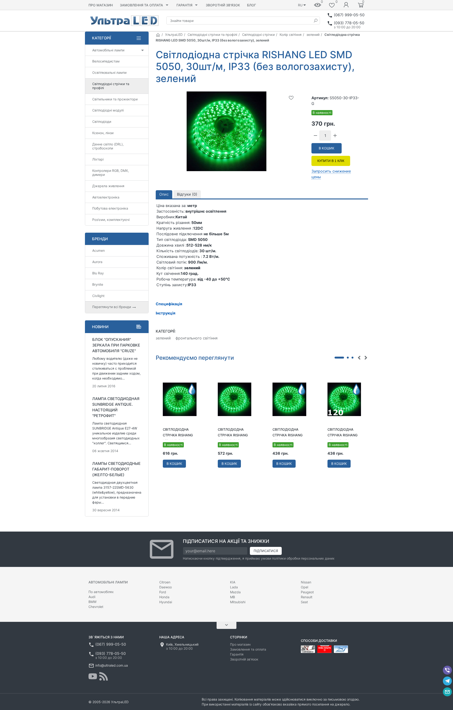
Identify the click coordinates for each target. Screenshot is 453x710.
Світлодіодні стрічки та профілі (212, 35)
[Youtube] (92, 676)
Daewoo (165, 587)
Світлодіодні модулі (108, 110)
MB (232, 597)
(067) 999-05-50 (349, 14)
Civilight (98, 296)
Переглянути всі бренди (112, 307)
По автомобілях (101, 592)
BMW (92, 602)
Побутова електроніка (110, 208)
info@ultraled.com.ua (111, 665)
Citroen (164, 582)
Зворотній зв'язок (223, 5)
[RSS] (103, 676)
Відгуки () (187, 194)
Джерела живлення (108, 186)
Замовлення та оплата (141, 5)
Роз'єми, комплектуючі (111, 220)
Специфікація (169, 303)
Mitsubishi (237, 602)
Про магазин (100, 5)
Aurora (97, 262)
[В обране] (291, 97)
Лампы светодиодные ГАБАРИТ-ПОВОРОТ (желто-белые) (116, 469)
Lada (234, 587)
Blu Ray (98, 273)
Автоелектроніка (105, 197)
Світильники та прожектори (115, 99)
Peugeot (307, 592)
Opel (304, 587)
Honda (164, 597)
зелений (312, 35)
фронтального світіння (197, 338)
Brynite (97, 284)
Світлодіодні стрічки (258, 35)
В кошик (326, 148)
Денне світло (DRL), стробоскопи (108, 146)
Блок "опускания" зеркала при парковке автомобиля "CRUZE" (116, 345)
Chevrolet (95, 607)
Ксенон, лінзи (102, 133)
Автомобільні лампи (108, 50)
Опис (164, 194)
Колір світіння (291, 35)
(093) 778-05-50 (349, 23)
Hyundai (165, 602)
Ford (162, 592)
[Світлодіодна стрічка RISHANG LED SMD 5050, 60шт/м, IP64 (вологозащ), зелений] (180, 399)
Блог (251, 5)
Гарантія (184, 5)
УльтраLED (174, 35)
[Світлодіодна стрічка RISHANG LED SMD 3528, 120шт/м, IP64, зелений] (344, 399)
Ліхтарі (98, 159)
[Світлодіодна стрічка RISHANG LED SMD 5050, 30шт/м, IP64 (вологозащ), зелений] (289, 399)
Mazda (235, 592)
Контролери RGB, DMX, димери (110, 173)
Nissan (306, 582)
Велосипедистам (106, 61)
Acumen (98, 250)
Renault (306, 597)
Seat (304, 602)
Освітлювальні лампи (109, 72)
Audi (91, 597)
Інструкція (165, 313)
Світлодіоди (101, 122)
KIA (232, 582)
